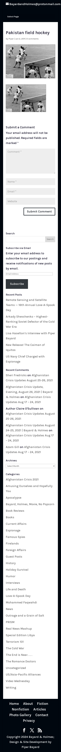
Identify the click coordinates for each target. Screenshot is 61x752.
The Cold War (15, 648)
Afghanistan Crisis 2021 (22, 479)
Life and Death (16, 589)
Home (14, 704)
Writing (11, 687)
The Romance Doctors (21, 661)
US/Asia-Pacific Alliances (23, 674)
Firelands (12, 543)
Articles (39, 709)
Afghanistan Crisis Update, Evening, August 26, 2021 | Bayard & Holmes (29, 392)
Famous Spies (15, 537)
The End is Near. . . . (19, 655)
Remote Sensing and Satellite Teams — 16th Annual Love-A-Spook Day (30, 305)
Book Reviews (15, 510)
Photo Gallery (20, 715)
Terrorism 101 (15, 641)
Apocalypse (13, 497)
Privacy (29, 721)
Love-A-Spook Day (18, 596)
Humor (10, 576)
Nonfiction (20, 709)
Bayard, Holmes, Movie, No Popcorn (30, 504)
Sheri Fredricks (16, 375)
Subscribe (17, 284)
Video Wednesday (18, 681)
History (11, 563)
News (9, 609)
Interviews (13, 583)
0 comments (33, 39)
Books (10, 517)
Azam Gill (12, 447)
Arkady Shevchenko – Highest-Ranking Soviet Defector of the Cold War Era (30, 321)
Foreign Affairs (16, 550)
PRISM (10, 622)
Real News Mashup (19, 628)
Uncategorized (16, 668)
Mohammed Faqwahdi (21, 602)
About (28, 704)
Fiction (42, 704)
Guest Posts (14, 556)
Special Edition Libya (20, 635)
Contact (41, 715)
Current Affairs (16, 524)
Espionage (13, 530)
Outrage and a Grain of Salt (25, 615)
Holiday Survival (17, 569)
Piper (11, 39)
